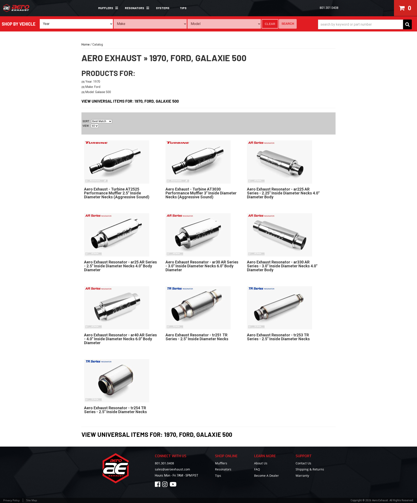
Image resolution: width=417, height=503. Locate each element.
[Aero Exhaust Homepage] (35, 8)
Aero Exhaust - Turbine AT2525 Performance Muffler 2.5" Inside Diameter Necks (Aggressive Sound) (116, 193)
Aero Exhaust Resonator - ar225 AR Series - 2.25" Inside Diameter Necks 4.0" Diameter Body (283, 193)
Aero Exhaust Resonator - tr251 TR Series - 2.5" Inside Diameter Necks (196, 337)
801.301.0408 (164, 463)
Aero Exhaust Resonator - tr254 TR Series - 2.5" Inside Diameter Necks (115, 410)
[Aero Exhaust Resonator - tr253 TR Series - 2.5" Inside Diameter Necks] (279, 307)
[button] (106, 8)
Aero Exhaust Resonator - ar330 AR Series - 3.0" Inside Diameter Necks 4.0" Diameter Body (282, 266)
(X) (83, 81)
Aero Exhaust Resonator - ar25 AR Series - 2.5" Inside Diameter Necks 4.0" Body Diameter (120, 266)
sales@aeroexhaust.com (172, 469)
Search (287, 23)
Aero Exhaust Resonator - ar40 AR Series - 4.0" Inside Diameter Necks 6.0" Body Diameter (120, 339)
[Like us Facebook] (158, 485)
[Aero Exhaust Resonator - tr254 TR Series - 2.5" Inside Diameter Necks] (116, 380)
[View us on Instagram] (165, 485)
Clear (270, 24)
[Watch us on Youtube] (174, 485)
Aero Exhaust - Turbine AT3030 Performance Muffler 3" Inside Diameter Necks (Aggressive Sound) (201, 193)
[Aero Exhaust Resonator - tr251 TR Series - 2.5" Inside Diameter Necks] (198, 307)
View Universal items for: (130, 101)
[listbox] (76, 24)
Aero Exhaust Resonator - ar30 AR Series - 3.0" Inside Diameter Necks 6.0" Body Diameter (201, 266)
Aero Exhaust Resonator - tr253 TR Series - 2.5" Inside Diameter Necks (278, 337)
